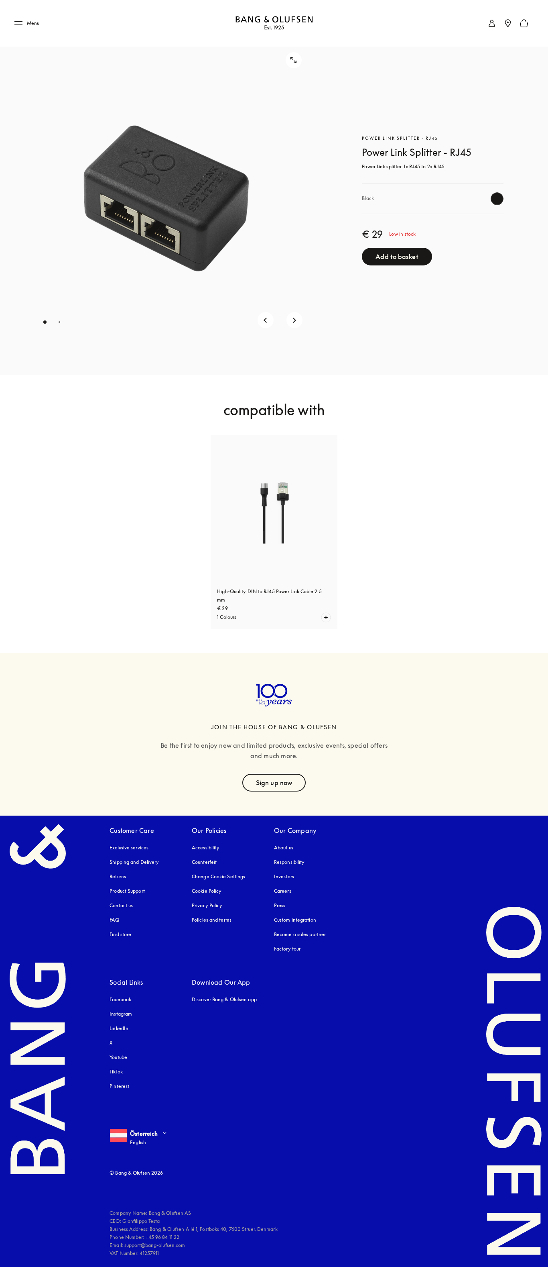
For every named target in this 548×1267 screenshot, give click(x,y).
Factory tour (287, 949)
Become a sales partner (300, 934)
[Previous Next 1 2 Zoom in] (163, 187)
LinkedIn (119, 1028)
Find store (120, 934)
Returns (118, 876)
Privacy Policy (207, 905)
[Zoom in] (294, 60)
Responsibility (289, 862)
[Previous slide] (266, 320)
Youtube (118, 1057)
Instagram (121, 1014)
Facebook (120, 999)
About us (283, 848)
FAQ (114, 920)
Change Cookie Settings (218, 876)
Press (280, 905)
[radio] (497, 198)
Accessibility (205, 848)
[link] (491, 23)
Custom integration (295, 920)
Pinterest (119, 1086)
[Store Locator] (507, 23)
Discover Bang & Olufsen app (224, 999)
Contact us (121, 905)
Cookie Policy (206, 891)
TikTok (116, 1072)
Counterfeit (204, 862)
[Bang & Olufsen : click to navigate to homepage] (274, 23)
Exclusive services (129, 848)
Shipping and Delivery (134, 862)
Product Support (127, 891)
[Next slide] (294, 320)
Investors (284, 876)
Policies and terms (211, 920)
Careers (282, 891)
